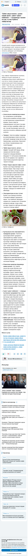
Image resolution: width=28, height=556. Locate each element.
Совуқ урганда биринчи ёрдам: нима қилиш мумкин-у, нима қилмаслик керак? (13, 347)
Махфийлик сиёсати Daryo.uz (19, 547)
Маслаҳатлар (6, 24)
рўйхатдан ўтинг (8, 370)
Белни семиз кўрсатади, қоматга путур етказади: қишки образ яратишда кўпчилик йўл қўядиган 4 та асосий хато (14, 339)
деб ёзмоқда (5, 52)
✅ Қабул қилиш (14, 550)
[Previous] (2, 386)
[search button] (21, 5)
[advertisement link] (15, 5)
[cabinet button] (24, 5)
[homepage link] (5, 5)
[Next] (26, 386)
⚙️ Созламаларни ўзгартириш (14, 553)
